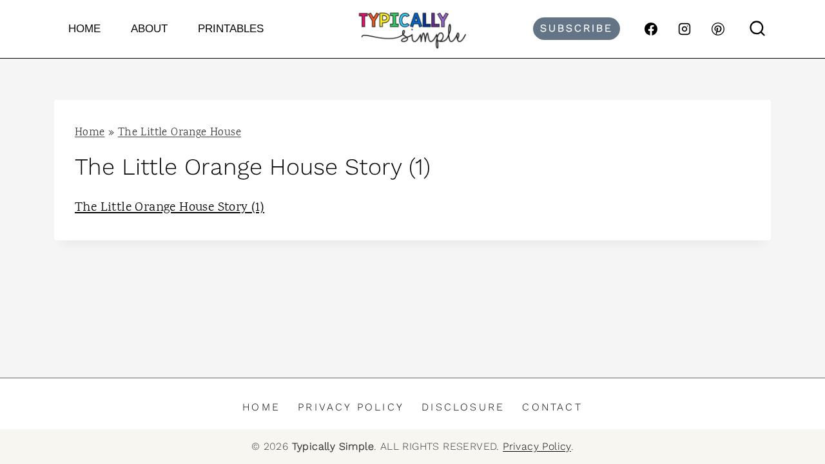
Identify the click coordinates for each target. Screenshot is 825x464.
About (149, 29)
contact (552, 407)
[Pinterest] (718, 29)
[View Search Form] (757, 29)
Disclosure (463, 407)
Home (84, 29)
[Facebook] (651, 29)
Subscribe (576, 28)
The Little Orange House (179, 133)
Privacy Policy (351, 407)
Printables (231, 29)
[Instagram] (684, 29)
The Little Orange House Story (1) (169, 207)
